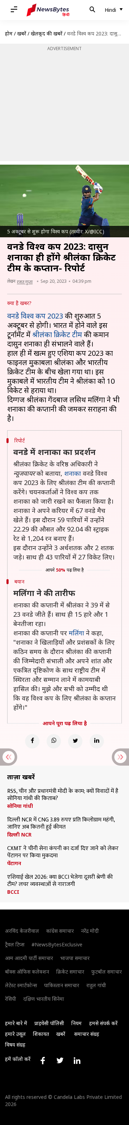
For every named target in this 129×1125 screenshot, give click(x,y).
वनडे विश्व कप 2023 (36, 316)
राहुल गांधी (96, 985)
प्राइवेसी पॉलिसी (49, 1023)
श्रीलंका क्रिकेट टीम (57, 334)
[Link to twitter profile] (59, 1061)
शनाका (72, 473)
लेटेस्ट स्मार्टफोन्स (21, 985)
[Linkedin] (97, 741)
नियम (76, 1023)
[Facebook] (32, 741)
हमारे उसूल (15, 1034)
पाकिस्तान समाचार (61, 985)
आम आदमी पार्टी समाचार (29, 958)
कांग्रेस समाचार (60, 930)
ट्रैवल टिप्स (14, 944)
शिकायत (41, 1034)
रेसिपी (10, 998)
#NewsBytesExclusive (57, 944)
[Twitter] (75, 741)
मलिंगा (76, 633)
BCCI (13, 892)
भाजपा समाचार (75, 958)
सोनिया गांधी (20, 806)
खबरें (21, 33)
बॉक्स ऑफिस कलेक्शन (27, 971)
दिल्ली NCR (19, 834)
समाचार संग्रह (86, 1034)
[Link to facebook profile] (42, 1061)
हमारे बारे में (16, 1023)
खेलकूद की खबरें (46, 33)
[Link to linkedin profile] (77, 1061)
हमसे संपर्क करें (103, 1023)
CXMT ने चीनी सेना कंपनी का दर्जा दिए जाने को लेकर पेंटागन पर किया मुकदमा (63, 852)
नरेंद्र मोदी (90, 930)
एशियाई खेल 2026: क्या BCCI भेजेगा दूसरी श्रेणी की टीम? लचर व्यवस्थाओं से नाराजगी (60, 881)
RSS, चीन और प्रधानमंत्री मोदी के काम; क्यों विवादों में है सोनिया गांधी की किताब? (62, 795)
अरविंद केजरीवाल (22, 930)
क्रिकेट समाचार (70, 971)
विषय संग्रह (15, 1044)
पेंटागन (14, 863)
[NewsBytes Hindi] (48, 10)
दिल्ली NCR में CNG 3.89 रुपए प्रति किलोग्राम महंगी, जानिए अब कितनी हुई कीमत (61, 823)
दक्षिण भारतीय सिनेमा (43, 998)
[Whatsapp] (54, 741)
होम (9, 33)
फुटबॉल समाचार (106, 971)
